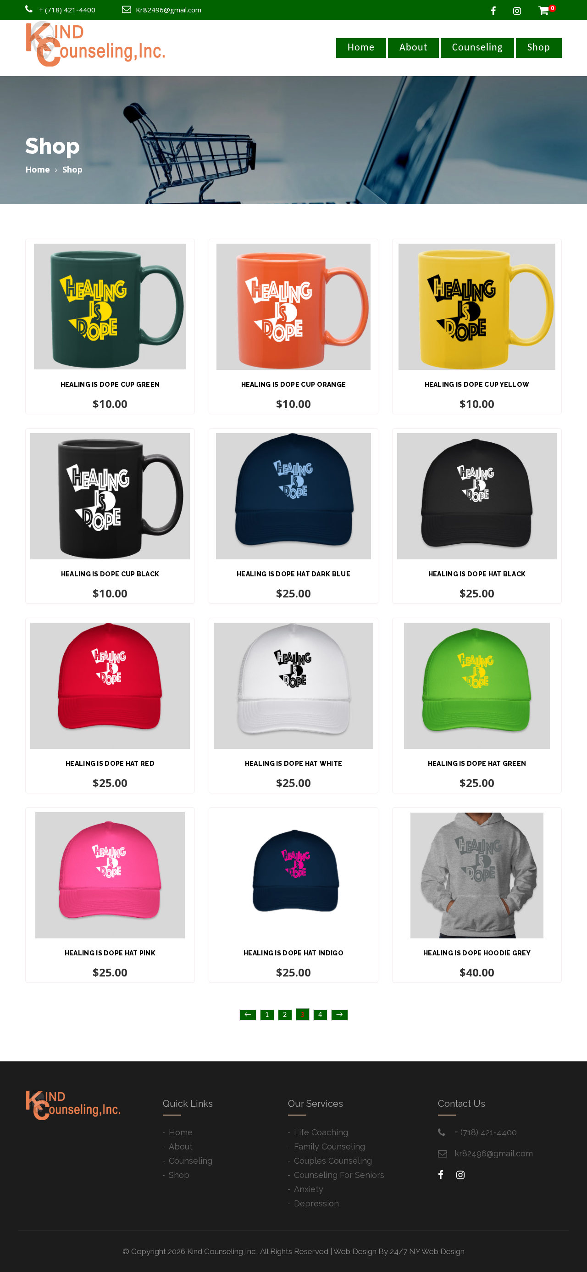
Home (361, 48)
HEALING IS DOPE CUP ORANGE (293, 384)
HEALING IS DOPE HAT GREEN (477, 763)
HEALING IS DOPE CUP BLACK (110, 574)
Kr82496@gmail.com (168, 9)
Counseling (477, 48)
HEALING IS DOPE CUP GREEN (110, 384)
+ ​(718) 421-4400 (485, 1132)
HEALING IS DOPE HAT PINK (110, 953)
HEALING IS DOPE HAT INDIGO (293, 953)
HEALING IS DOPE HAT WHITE (294, 763)
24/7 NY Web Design (427, 1251)
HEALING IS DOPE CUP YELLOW (477, 384)
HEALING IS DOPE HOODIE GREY (477, 953)
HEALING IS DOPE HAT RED (110, 763)
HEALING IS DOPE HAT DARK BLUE (293, 574)
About (413, 48)
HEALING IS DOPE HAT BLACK (477, 574)
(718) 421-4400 (70, 9)
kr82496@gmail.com (493, 1153)
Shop (538, 48)
